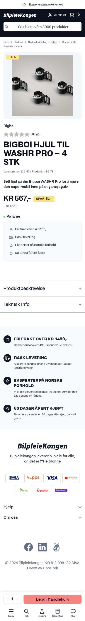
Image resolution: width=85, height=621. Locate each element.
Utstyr (54, 42)
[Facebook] (28, 547)
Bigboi (8, 126)
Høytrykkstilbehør (37, 42)
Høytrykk (18, 42)
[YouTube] (56, 547)
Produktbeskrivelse (24, 289)
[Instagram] (42, 547)
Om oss (10, 518)
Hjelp (8, 507)
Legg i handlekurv (52, 599)
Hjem (6, 42)
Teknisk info (16, 304)
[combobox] (42, 26)
